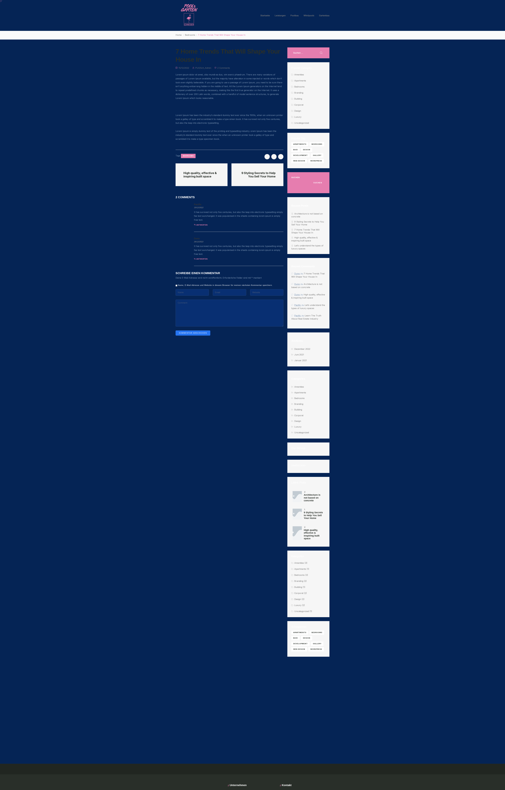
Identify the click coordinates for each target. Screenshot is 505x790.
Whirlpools (309, 15)
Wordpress (316, 161)
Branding (298, 92)
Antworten (202, 225)
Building (298, 98)
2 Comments (223, 68)
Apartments (300, 80)
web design (299, 161)
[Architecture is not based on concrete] (297, 496)
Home (179, 35)
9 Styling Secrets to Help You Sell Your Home (313, 515)
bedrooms (188, 156)
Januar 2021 (300, 360)
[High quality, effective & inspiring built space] (297, 533)
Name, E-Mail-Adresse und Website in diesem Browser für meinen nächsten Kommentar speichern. (225, 285)
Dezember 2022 (302, 349)
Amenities (299, 74)
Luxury (297, 117)
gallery (317, 155)
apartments (299, 144)
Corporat (298, 104)
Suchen (295, 177)
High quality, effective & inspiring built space (311, 534)
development (300, 155)
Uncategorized (301, 123)
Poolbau (295, 15)
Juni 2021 (299, 354)
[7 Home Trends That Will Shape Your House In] (267, 156)
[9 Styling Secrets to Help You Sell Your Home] (297, 514)
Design (297, 111)
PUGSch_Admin (203, 68)
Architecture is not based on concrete (312, 498)
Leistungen (280, 15)
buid (295, 150)
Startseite (265, 15)
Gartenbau (324, 15)
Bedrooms (190, 35)
